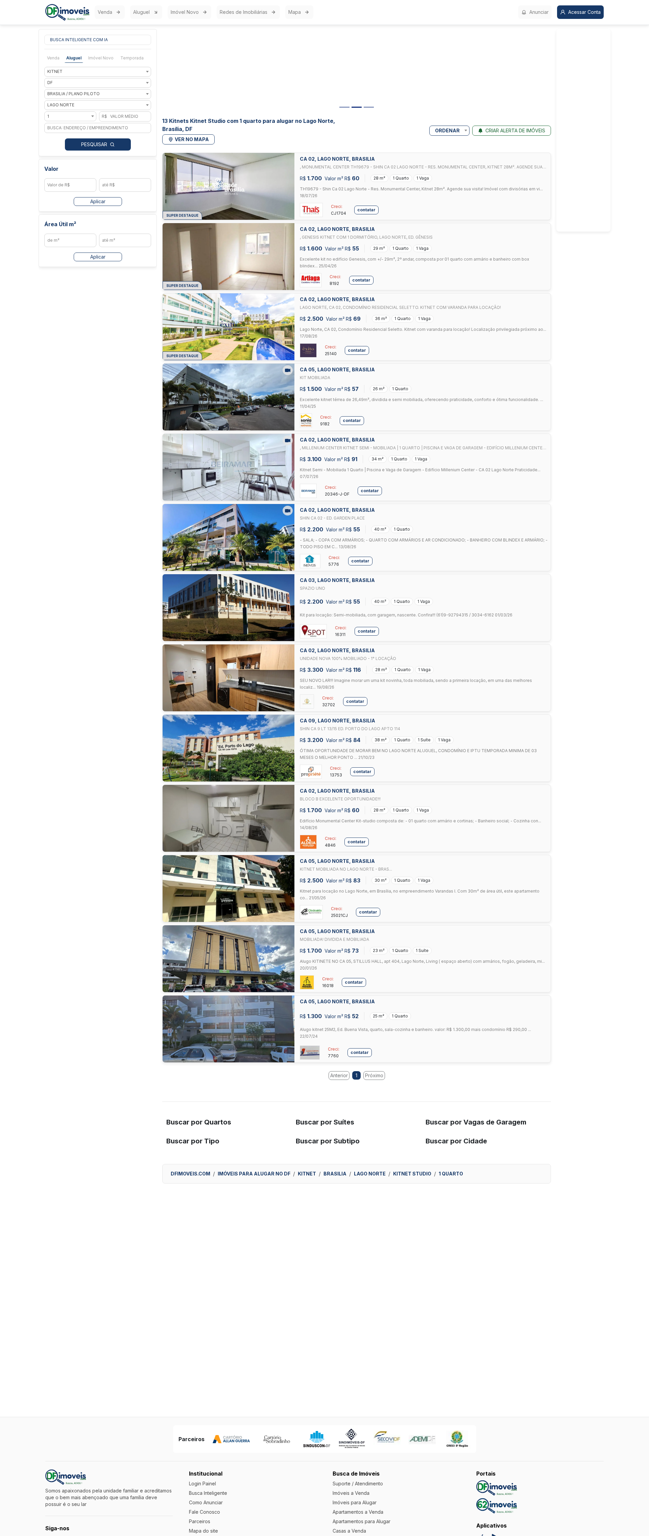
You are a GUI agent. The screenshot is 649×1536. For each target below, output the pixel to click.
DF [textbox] (50, 82)
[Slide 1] (344, 107)
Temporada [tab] (132, 57)
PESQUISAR (94, 144)
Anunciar (539, 12)
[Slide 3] (369, 107)
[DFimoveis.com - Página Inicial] (67, 12)
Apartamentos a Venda (358, 1512)
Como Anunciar (206, 1502)
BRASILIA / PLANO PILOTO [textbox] (73, 94)
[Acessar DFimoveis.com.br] (496, 1487)
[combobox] (97, 72)
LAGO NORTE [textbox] (60, 105)
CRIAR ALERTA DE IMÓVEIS (515, 130)
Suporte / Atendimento (358, 1483)
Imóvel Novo (185, 12)
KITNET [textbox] (55, 71)
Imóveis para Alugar (355, 1502)
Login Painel (202, 1483)
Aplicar (97, 201)
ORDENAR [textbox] (447, 130)
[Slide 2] (357, 107)
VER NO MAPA (192, 139)
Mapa (294, 12)
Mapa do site (203, 1531)
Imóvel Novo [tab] (101, 57)
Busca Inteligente (208, 1493)
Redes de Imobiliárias (243, 12)
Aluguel (141, 12)
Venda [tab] (53, 57)
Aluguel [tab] (73, 57)
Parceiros (199, 1521)
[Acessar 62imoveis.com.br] (496, 1505)
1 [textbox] (48, 116)
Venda (105, 12)
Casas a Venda (349, 1531)
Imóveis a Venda (351, 1493)
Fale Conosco (204, 1512)
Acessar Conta (584, 12)
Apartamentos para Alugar (361, 1521)
